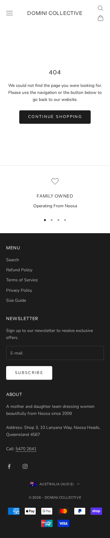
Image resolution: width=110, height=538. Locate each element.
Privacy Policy (19, 290)
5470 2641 (26, 449)
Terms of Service (22, 280)
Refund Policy (19, 270)
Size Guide (16, 300)
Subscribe (29, 373)
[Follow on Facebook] (9, 466)
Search (12, 260)
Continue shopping (55, 116)
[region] (55, 193)
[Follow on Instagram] (25, 466)
